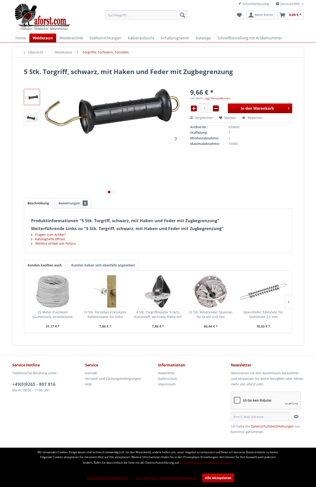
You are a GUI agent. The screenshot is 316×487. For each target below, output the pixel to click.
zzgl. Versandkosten (217, 98)
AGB (88, 384)
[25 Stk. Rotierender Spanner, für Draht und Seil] (211, 291)
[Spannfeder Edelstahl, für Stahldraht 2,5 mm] (263, 291)
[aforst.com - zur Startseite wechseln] (43, 17)
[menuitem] (146, 15)
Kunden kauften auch (45, 265)
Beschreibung (38, 203)
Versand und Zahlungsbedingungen (113, 378)
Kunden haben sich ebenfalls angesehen (103, 265)
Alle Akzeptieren (218, 478)
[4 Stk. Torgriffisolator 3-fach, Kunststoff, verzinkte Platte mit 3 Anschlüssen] (158, 291)
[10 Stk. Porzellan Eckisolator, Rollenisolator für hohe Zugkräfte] (105, 291)
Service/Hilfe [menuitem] (290, 4)
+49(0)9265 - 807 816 (34, 384)
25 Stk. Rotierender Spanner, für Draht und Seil (211, 314)
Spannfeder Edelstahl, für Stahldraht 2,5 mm (263, 314)
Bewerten (254, 118)
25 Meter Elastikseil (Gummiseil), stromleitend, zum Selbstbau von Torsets (53, 314)
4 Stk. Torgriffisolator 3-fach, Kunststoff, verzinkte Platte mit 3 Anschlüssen (158, 314)
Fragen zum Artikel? (50, 234)
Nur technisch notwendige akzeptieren (166, 478)
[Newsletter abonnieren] (296, 416)
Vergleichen (203, 118)
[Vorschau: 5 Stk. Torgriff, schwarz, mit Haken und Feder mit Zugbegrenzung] (32, 97)
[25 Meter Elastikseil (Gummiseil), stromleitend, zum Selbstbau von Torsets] (53, 291)
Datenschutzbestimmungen (272, 426)
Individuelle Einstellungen (107, 478)
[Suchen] (182, 15)
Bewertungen (72, 203)
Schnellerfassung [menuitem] (255, 4)
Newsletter (166, 373)
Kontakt (91, 373)
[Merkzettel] (239, 15)
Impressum (167, 384)
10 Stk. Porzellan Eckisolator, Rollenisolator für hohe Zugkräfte (105, 314)
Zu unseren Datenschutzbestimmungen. (206, 463)
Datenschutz (167, 378)
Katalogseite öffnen (49, 239)
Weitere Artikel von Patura (55, 243)
